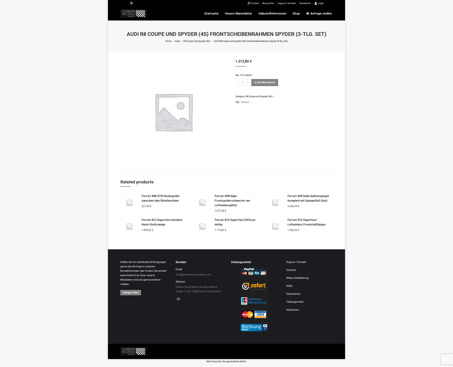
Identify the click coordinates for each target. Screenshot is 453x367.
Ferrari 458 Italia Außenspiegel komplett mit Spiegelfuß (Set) (308, 198)
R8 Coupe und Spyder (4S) (259, 96)
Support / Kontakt (296, 262)
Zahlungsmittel (294, 301)
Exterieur (245, 102)
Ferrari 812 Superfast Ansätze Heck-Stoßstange (162, 222)
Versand (291, 270)
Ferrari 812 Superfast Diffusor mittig (235, 222)
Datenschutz (293, 293)
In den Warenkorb (264, 82)
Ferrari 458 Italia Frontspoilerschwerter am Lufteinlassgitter (232, 200)
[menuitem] (268, 3)
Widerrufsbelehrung (297, 278)
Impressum (292, 309)
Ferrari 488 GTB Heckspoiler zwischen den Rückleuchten (161, 198)
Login (321, 3)
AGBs (289, 285)
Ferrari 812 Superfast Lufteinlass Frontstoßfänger (307, 222)
